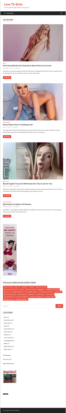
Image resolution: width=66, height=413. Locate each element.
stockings (31, 294)
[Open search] (61, 13)
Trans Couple (8, 337)
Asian (5, 317)
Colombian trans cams (52, 289)
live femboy (57, 291)
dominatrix (7, 291)
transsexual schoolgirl (36, 296)
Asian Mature (6, 122)
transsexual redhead (22, 296)
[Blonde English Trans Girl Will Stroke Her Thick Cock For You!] (33, 160)
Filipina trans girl (18, 291)
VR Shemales (7, 355)
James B (18, 68)
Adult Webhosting (8, 363)
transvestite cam (49, 296)
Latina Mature (8, 329)
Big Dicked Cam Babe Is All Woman (17, 204)
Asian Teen (7, 323)
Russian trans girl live (10, 294)
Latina (5, 326)
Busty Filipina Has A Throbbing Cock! (18, 125)
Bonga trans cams (41, 287)
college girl (40, 289)
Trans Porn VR (7, 359)
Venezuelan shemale (22, 299)
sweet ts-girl (41, 294)
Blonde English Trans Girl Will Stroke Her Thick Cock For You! (28, 184)
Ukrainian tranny (9, 299)
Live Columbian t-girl (31, 291)
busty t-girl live (30, 289)
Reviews (6, 334)
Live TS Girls (13, 4)
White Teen (6, 181)
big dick (24, 287)
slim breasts (22, 294)
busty (22, 289)
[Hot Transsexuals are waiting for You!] (10, 275)
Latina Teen (7, 332)
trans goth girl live (9, 296)
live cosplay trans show (45, 291)
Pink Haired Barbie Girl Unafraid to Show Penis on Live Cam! (27, 65)
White (4, 63)
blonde (31, 287)
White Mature (8, 346)
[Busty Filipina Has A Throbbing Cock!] (33, 101)
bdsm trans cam (8, 287)
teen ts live (50, 294)
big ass (17, 287)
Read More (6, 77)
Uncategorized (7, 202)
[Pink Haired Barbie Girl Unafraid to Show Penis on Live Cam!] (33, 42)
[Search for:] (33, 306)
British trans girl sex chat (11, 289)
